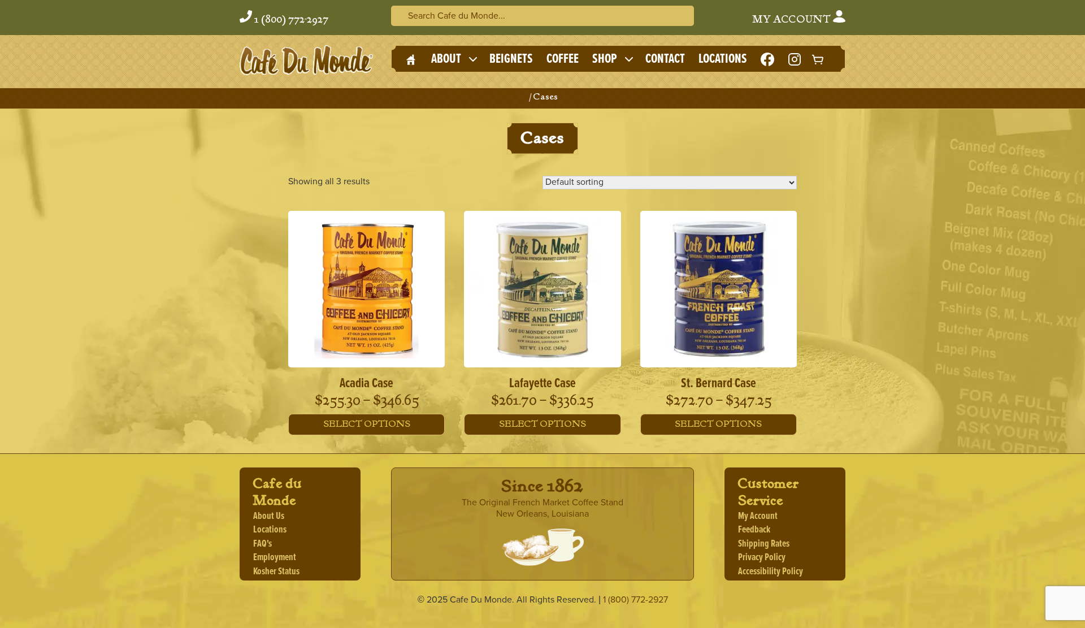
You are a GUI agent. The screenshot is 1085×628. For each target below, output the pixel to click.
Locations (722, 59)
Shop (604, 59)
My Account (793, 20)
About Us (268, 516)
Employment (274, 557)
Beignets (511, 59)
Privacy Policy (761, 557)
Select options (366, 424)
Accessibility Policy (770, 571)
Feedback (754, 529)
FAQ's (262, 544)
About (446, 59)
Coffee (562, 59)
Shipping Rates (763, 544)
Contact (665, 59)
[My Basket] (818, 59)
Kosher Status (276, 571)
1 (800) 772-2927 (291, 20)
